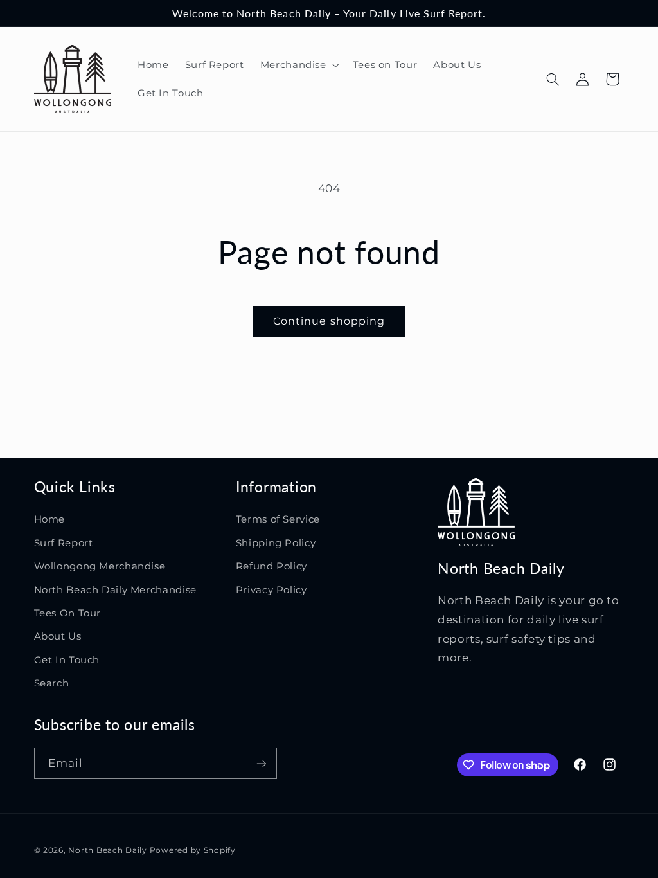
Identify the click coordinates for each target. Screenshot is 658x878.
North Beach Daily (107, 850)
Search (51, 683)
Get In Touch (67, 660)
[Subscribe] (261, 763)
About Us (58, 636)
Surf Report (63, 543)
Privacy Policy (271, 590)
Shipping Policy (276, 543)
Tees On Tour (68, 613)
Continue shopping (329, 321)
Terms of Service (278, 519)
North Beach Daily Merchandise (115, 590)
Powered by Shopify (193, 850)
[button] (298, 65)
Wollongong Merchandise (100, 566)
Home (50, 519)
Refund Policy (271, 566)
